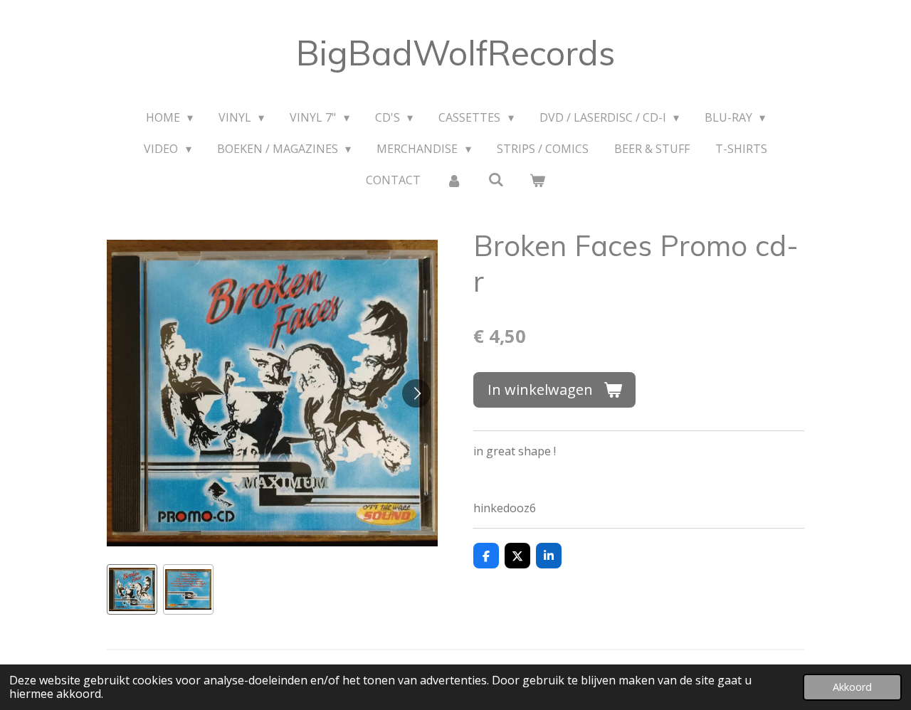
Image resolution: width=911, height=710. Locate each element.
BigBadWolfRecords (455, 52)
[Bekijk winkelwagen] (537, 180)
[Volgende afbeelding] (416, 393)
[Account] (454, 180)
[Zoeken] (495, 179)
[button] (132, 589)
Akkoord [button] (852, 687)
